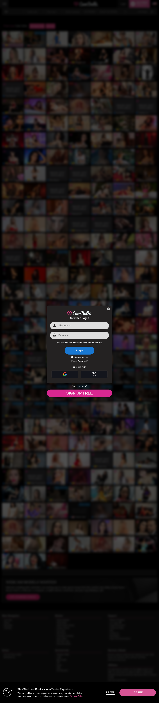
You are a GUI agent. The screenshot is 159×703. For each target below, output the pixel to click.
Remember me (81, 357)
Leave (110, 692)
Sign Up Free (79, 393)
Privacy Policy (77, 696)
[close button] (109, 309)
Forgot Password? (79, 361)
